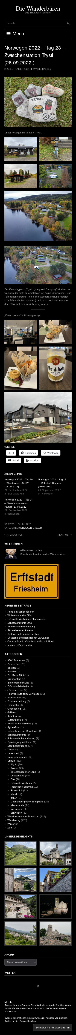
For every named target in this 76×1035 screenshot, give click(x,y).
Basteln (11, 671)
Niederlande (17, 805)
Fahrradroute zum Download (23, 693)
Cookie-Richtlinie (28, 1021)
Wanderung (13, 820)
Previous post (15, 535)
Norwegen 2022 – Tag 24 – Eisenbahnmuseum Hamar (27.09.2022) (18, 503)
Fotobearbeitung (16, 701)
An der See (13, 664)
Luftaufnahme (15, 719)
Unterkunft (13, 753)
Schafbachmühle (16, 734)
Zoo (9, 827)
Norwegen (25, 528)
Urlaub (37, 528)
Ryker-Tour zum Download (22, 731)
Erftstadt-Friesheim (18, 686)
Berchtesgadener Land (23, 771)
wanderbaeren (42, 69)
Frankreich (16, 790)
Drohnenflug (14, 678)
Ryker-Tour (13, 727)
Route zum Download (19, 723)
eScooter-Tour (15, 690)
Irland (13, 794)
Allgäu (13, 764)
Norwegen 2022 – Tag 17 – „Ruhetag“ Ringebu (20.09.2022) (52, 483)
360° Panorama (16, 660)
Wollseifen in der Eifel (19, 615)
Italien (13, 797)
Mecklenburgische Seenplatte (26, 801)
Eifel (12, 779)
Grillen (11, 712)
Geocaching (14, 708)
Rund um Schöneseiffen (20, 611)
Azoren (14, 768)
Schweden (16, 812)
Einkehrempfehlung (18, 682)
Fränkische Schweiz (21, 786)
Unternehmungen (17, 757)
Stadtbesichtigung (17, 745)
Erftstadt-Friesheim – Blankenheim (26, 619)
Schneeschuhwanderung (21, 738)
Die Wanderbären (38, 8)
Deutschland (17, 775)
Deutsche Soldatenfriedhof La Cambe (28, 637)
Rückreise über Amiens (20, 630)
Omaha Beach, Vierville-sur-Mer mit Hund (30, 641)
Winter (11, 823)
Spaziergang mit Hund (19, 742)
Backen (11, 667)
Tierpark (12, 749)
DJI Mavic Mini (15, 675)
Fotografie (13, 705)
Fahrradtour (14, 697)
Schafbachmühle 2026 (20, 622)
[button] (20, 149)
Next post (63, 535)
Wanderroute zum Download (23, 816)
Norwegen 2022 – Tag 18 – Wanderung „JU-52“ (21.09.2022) (18, 483)
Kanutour (12, 716)
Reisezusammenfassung (21, 626)
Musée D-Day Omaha (19, 645)
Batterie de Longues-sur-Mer (23, 634)
